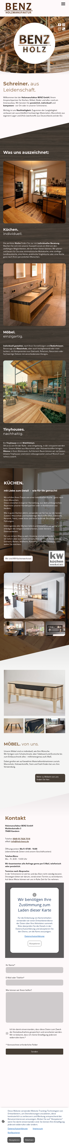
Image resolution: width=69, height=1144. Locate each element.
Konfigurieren (14, 1132)
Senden (34, 1051)
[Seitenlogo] (18, 8)
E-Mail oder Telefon (15, 977)
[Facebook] (59, 24)
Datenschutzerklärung (34, 936)
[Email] (59, 28)
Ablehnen (29, 1140)
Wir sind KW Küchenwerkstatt (18, 558)
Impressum (38, 1128)
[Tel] (63, 28)
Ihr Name (10, 965)
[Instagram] (63, 24)
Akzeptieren (34, 943)
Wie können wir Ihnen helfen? (19, 990)
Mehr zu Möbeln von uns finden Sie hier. (48, 778)
